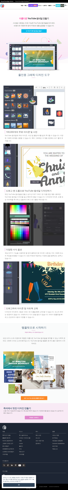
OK (19, 485)
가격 (54, 5)
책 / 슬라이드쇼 (23, 435)
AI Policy (55, 438)
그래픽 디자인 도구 (7, 443)
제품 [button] (22, 5)
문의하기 (38, 443)
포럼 (20, 441)
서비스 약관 (55, 435)
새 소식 (38, 438)
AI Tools (32, 5)
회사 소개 (38, 435)
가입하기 (58, 5)
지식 (20, 449)
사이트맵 (21, 454)
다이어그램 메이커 (7, 441)
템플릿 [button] (49, 5)
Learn (21, 443)
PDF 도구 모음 (6, 435)
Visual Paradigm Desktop (22, 1)
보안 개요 (55, 446)
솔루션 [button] (45, 5)
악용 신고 (55, 449)
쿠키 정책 (20, 479)
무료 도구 (21, 451)
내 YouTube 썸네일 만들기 (34, 31)
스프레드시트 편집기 (8, 451)
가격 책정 (5, 454)
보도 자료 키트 (40, 441)
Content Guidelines (58, 443)
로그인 (62, 5)
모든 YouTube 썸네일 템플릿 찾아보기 (34, 398)
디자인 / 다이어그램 (24, 438)
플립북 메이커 (6, 438)
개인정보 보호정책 (57, 441)
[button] (26, 5)
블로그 (21, 446)
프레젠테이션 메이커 (8, 449)
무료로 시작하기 (34, 417)
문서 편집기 (5, 446)
